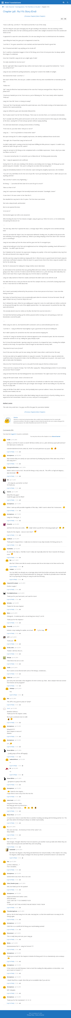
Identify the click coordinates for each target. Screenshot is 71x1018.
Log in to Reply (10, 452)
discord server (56, 436)
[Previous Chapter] (30, 16)
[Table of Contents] (62, 19)
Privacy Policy (30, 1015)
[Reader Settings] (65, 19)
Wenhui (16, 417)
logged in (13, 434)
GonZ (8, 708)
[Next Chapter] (40, 16)
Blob (13, 2)
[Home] (3, 7)
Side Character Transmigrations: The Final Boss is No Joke (23, 7)
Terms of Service (39, 1015)
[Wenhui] (7, 423)
